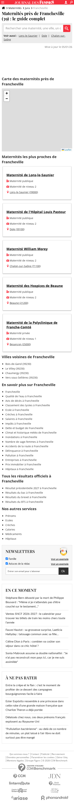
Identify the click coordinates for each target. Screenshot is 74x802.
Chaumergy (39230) (17, 373)
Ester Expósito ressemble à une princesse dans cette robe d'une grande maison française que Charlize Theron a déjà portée (35, 705)
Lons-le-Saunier (28, 35)
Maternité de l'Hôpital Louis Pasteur (36, 212)
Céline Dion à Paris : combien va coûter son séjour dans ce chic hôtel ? (33, 643)
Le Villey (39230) (14, 368)
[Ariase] (19, 798)
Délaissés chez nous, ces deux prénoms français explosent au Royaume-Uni (35, 719)
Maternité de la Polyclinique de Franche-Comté (31, 324)
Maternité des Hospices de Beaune (34, 286)
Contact (35, 754)
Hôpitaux (10, 538)
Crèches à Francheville (19, 414)
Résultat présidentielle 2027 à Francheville (31, 488)
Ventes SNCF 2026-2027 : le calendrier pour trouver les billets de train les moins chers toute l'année (35, 618)
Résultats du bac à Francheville (24, 492)
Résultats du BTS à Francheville (24, 501)
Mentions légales (15, 760)
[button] (6, 93)
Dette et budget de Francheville (24, 428)
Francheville (12, 391)
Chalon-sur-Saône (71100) (25, 266)
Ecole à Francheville (17, 410)
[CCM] (19, 776)
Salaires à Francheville (18, 419)
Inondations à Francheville (21, 437)
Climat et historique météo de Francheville (31, 432)
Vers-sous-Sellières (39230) (21, 377)
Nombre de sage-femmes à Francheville (29, 441)
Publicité (45, 754)
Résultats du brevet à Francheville (25, 497)
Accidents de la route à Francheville (26, 446)
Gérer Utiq (62, 757)
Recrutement (58, 754)
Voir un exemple (59, 559)
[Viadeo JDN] (54, 790)
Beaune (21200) (19, 303)
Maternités (15, 8)
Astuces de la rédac (19, 564)
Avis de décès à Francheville (22, 400)
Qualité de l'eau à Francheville (23, 396)
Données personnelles (18, 757)
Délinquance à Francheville (21, 450)
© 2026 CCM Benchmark (55, 760)
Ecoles (9, 520)
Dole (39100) (17, 229)
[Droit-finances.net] (54, 783)
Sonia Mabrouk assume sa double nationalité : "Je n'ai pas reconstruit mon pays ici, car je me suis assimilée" (37, 657)
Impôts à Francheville (18, 423)
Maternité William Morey (27, 249)
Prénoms (10, 516)
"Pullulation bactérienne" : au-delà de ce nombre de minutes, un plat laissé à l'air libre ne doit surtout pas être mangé (36, 733)
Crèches (10, 525)
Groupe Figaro (33, 760)
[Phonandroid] (54, 798)
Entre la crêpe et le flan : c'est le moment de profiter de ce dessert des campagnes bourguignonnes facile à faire (33, 689)
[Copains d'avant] (19, 790)
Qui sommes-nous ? (19, 754)
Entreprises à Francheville (21, 460)
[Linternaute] (19, 783)
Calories (10, 529)
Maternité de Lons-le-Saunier (30, 175)
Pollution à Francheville (19, 455)
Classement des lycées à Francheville (27, 405)
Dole (44, 35)
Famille (12, 559)
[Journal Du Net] (54, 776)
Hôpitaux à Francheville (19, 469)
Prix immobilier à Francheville (23, 464)
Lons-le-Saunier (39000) (24, 192)
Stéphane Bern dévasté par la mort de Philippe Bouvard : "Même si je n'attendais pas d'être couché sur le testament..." (35, 602)
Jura (27, 8)
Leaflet (67, 149)
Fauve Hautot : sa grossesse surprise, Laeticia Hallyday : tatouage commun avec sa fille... (34, 632)
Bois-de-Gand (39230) (18, 364)
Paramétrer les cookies (43, 757)
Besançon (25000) (20, 344)
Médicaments (13, 534)
